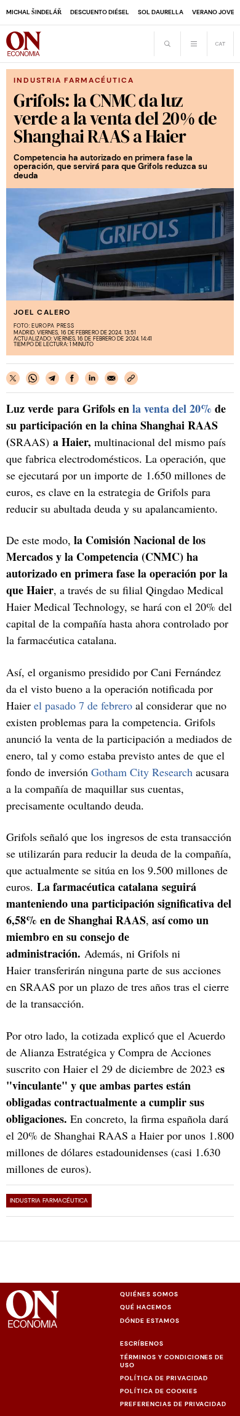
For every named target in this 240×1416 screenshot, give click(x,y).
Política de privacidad (164, 1378)
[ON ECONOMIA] (23, 43)
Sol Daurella (160, 12)
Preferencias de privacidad (173, 1404)
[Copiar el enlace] (131, 378)
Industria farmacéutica (49, 1200)
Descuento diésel (99, 12)
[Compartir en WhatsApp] (32, 378)
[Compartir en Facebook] (72, 378)
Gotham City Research (142, 771)
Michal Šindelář (34, 12)
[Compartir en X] (13, 378)
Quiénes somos (149, 1294)
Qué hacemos (146, 1307)
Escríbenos (142, 1343)
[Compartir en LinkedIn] (91, 378)
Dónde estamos (150, 1321)
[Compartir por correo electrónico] (111, 378)
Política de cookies (159, 1391)
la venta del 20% (172, 408)
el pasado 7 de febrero (83, 705)
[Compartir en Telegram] (52, 378)
